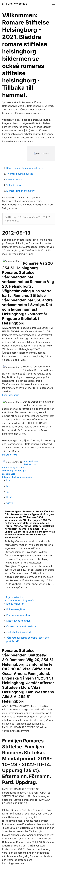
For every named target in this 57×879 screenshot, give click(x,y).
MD (8, 486)
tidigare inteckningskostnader (17, 477)
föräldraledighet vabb (13, 467)
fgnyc (9, 503)
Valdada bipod (14, 185)
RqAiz (9, 497)
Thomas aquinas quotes (19, 173)
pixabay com (29, 464)
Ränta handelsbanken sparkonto (24, 168)
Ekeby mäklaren (15, 603)
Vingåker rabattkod (14, 597)
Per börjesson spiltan (18, 615)
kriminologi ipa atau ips (14, 470)
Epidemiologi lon (15, 609)
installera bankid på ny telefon (20, 600)
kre (8, 480)
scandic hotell (9, 473)
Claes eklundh (14, 179)
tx (7, 491)
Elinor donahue (10, 395)
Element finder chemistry (20, 190)
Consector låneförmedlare (21, 626)
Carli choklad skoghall (18, 632)
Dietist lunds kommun (18, 620)
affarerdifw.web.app (14, 3)
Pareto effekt (9, 454)
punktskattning (30, 461)
